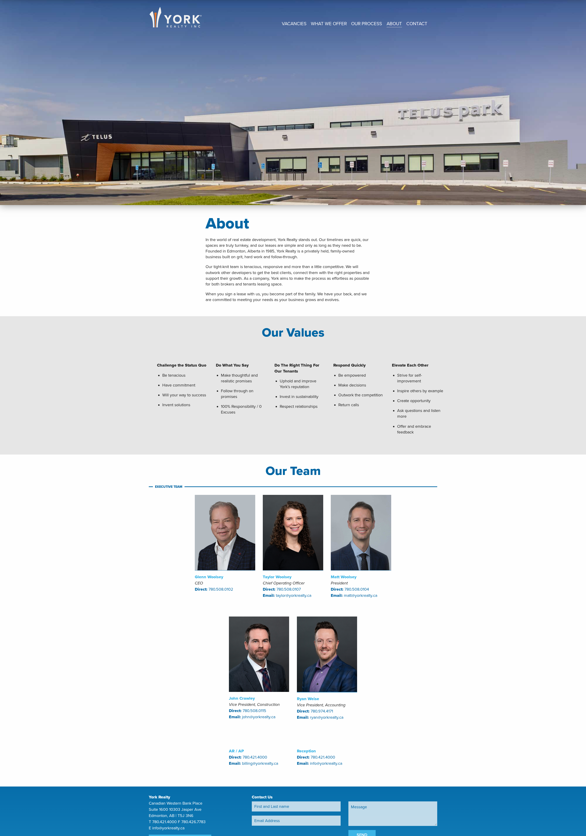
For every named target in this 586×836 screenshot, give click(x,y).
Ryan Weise (308, 698)
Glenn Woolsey (209, 576)
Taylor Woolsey (277, 576)
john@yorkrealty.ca (258, 716)
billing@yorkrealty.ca (260, 763)
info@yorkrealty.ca (326, 763)
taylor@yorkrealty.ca (293, 595)
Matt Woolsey (343, 576)
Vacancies (294, 24)
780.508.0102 (221, 589)
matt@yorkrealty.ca (360, 595)
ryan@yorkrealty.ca (326, 717)
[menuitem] (294, 24)
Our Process (366, 24)
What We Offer (329, 24)
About (394, 24)
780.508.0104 (357, 589)
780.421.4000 (255, 757)
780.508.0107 (289, 589)
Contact (416, 24)
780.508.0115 (254, 710)
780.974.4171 (322, 711)
